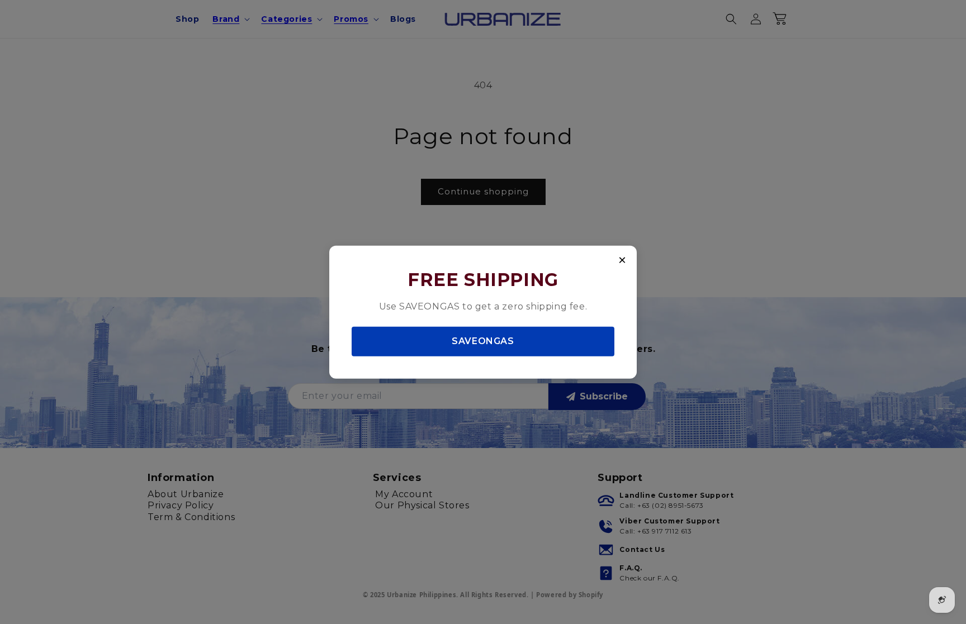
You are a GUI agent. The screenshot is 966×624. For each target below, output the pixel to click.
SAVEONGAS (483, 341)
